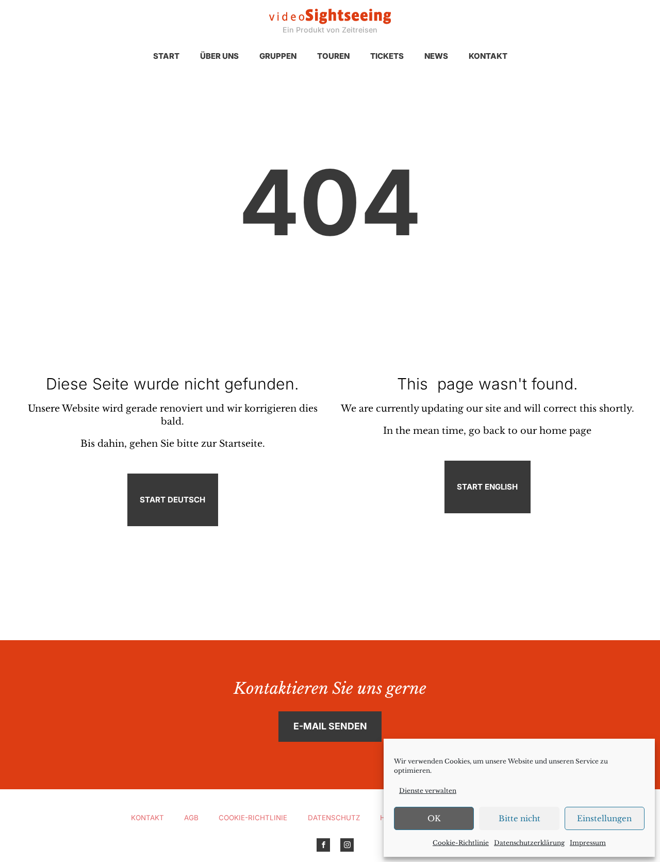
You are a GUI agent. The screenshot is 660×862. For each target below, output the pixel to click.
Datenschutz (334, 818)
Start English (487, 487)
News (436, 56)
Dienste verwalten (427, 790)
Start (166, 56)
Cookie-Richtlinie (461, 843)
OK (434, 818)
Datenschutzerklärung (529, 843)
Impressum (588, 843)
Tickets (387, 56)
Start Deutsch (172, 500)
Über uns (219, 56)
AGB (191, 818)
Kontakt (488, 56)
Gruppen (277, 56)
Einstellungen (604, 818)
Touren (333, 56)
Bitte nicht (519, 818)
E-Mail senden (330, 726)
